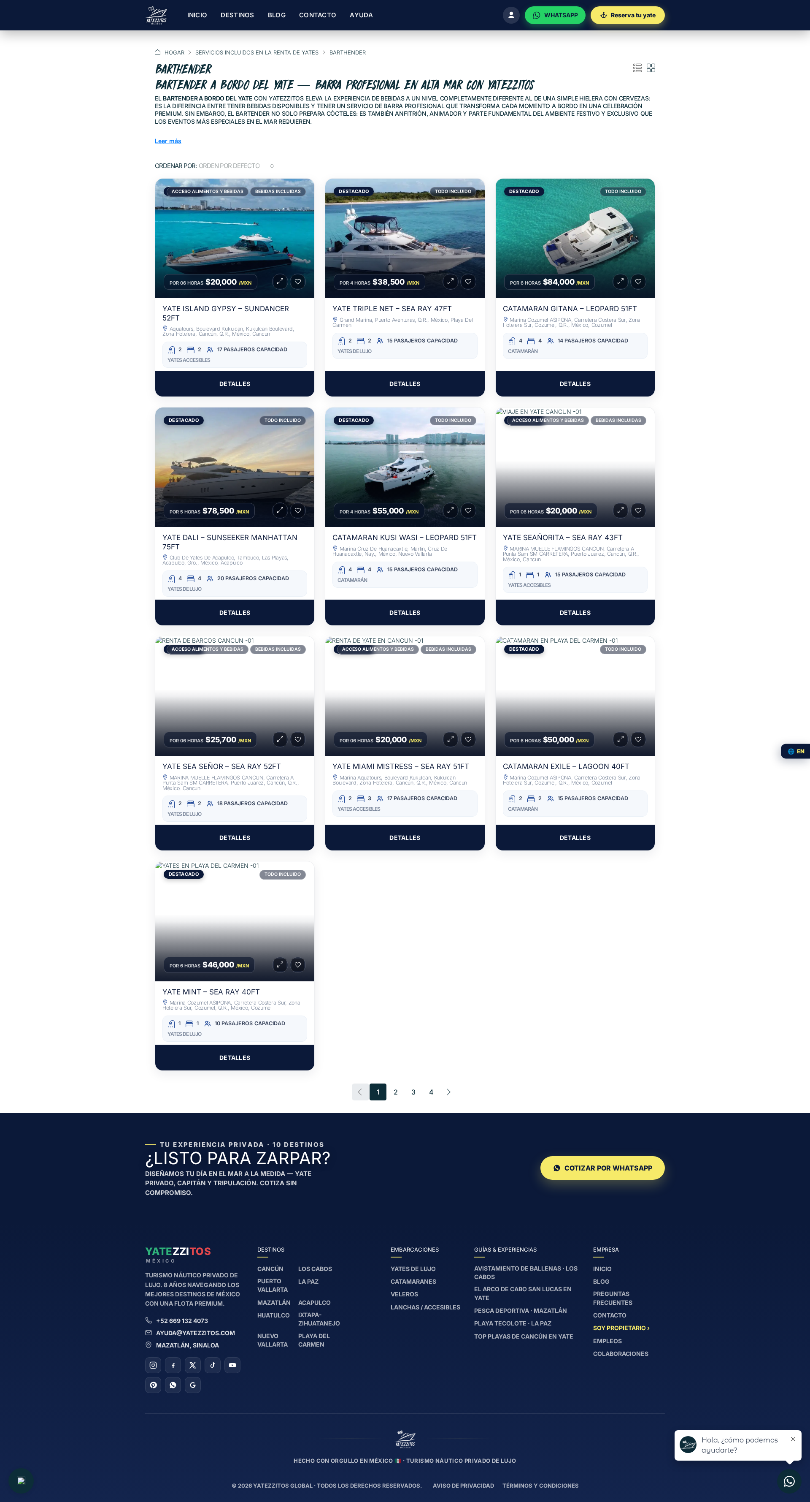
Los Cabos (315, 1268)
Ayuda (361, 15)
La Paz (308, 1281)
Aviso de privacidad (463, 1485)
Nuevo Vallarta (272, 1340)
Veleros (404, 1294)
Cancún (270, 1268)
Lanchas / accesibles (425, 1307)
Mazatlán (274, 1302)
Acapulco (314, 1302)
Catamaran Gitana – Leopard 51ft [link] (570, 308)
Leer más (168, 140)
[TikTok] (213, 1365)
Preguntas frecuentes (612, 1298)
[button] (637, 68)
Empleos (607, 1340)
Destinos (237, 15)
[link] (235, 239)
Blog (277, 15)
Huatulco (273, 1315)
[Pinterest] (153, 1385)
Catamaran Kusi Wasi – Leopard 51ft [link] (404, 537)
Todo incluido (453, 191)
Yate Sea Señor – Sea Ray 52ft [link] (221, 766)
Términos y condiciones (540, 1485)
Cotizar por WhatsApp (608, 1168)
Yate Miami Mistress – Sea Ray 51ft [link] (400, 766)
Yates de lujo (413, 1268)
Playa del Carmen (314, 1340)
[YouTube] (232, 1365)
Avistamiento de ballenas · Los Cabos (526, 1272)
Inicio (197, 15)
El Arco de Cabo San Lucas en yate (523, 1293)
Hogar (174, 52)
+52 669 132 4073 (182, 1320)
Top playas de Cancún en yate (523, 1336)
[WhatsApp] (173, 1385)
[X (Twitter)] (193, 1365)
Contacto (317, 15)
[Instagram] (153, 1365)
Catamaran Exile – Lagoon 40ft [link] (566, 766)
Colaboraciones (620, 1353)
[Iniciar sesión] (511, 15)
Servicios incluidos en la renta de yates (257, 52)
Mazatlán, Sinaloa (187, 1345)
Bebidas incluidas (278, 191)
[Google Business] (193, 1385)
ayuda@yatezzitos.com (195, 1332)
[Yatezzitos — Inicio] (156, 15)
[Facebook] (173, 1365)
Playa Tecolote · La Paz (512, 1323)
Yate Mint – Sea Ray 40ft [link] (211, 992)
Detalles (234, 383)
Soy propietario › (621, 1327)
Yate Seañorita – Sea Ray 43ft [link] (563, 537)
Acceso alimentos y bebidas (207, 191)
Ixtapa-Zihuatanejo (319, 1319)
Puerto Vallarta (272, 1285)
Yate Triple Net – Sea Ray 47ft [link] (392, 308)
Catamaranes (413, 1281)
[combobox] (236, 166)
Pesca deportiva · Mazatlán (520, 1310)
